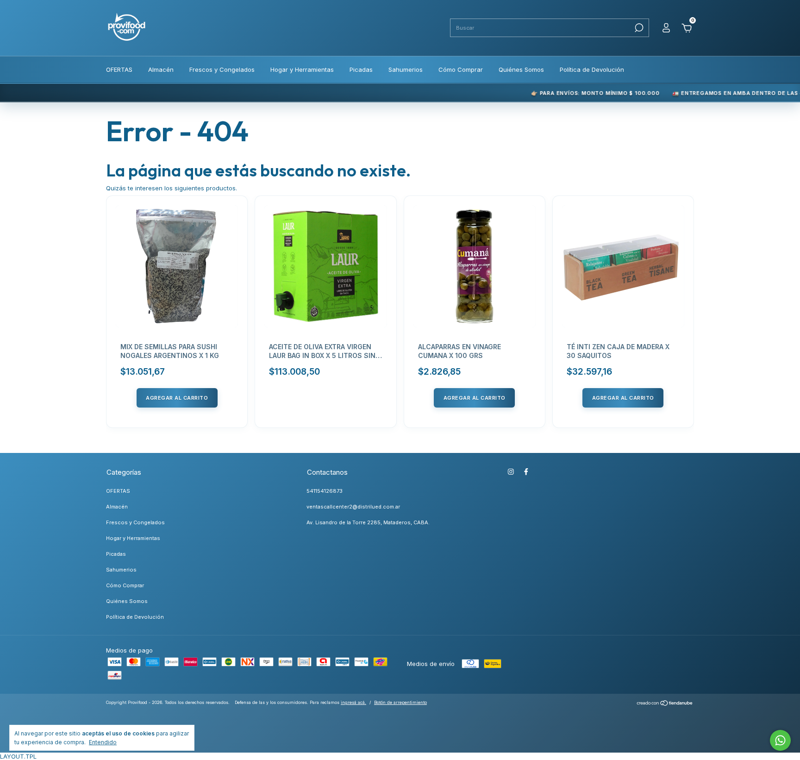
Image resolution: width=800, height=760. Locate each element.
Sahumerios (405, 69)
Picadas (361, 69)
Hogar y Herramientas (302, 69)
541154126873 (324, 491)
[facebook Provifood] (526, 471)
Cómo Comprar (460, 69)
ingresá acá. (353, 702)
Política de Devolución (592, 69)
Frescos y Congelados (222, 69)
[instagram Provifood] (510, 471)
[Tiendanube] (665, 704)
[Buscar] (638, 28)
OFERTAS (119, 69)
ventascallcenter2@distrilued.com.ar (353, 506)
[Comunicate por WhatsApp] (780, 740)
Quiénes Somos (521, 69)
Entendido (103, 742)
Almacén (161, 69)
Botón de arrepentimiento (400, 702)
